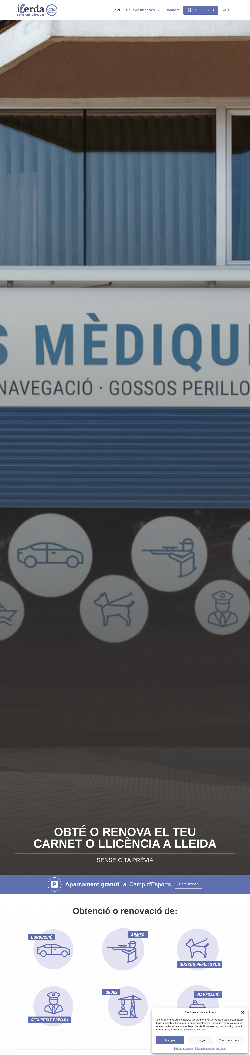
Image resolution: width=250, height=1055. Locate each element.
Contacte (172, 10)
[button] (243, 1012)
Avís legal (221, 1048)
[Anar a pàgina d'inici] (30, 10)
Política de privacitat (204, 1048)
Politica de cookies (183, 1048)
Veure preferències (230, 1040)
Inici (116, 10)
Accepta (170, 1040)
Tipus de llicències (140, 10)
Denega (200, 1040)
